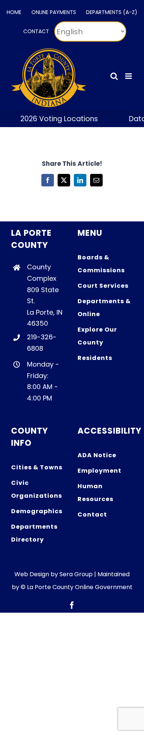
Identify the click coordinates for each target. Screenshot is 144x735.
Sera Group (76, 574)
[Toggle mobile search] (114, 76)
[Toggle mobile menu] (129, 76)
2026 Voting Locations (54, 119)
